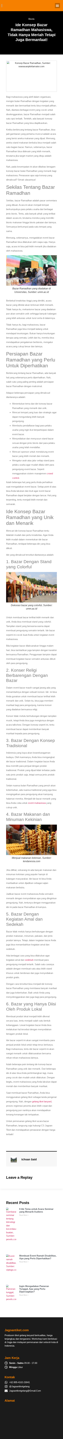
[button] (57, 5)
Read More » (23, 1215)
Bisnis (31, 19)
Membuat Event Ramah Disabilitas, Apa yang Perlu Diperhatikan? (37, 1257)
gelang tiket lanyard (41, 1101)
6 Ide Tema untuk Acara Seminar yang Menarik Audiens (36, 1210)
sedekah (29, 960)
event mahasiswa (37, 803)
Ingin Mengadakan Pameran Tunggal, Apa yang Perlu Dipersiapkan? (34, 1289)
